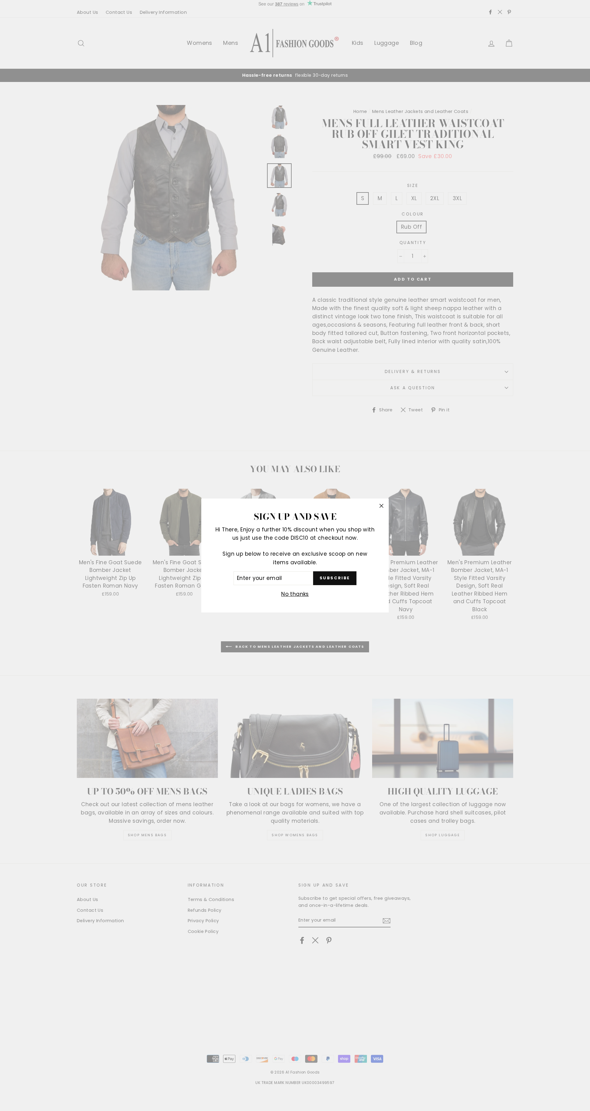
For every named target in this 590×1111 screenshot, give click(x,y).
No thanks (295, 594)
